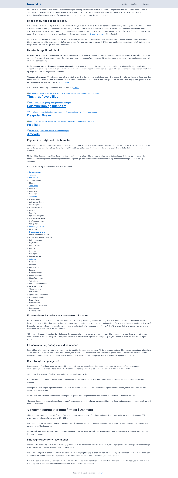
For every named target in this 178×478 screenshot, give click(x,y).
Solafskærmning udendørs (46, 106)
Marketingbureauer (36, 226)
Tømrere (32, 175)
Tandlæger (33, 186)
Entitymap (101, 473)
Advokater (33, 197)
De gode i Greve (39, 115)
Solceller (32, 259)
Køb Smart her (64, 82)
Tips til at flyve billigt (42, 96)
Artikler (124, 4)
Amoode (33, 134)
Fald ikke (33, 125)
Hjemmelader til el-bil (37, 232)
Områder (134, 4)
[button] (138, 4)
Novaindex (34, 4)
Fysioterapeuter (35, 172)
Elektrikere (33, 178)
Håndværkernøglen (96, 34)
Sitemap (146, 4)
